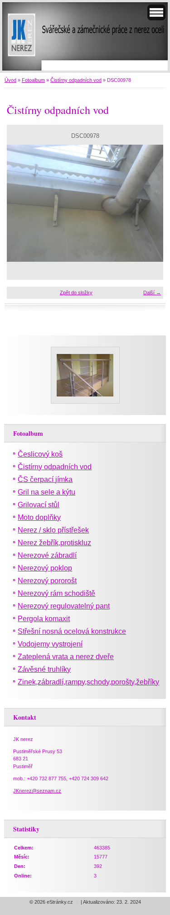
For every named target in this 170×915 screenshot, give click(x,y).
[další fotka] (148, 203)
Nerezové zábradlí (47, 555)
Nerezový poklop (45, 568)
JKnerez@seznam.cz (37, 790)
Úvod (10, 80)
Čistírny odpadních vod (76, 80)
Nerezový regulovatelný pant (64, 606)
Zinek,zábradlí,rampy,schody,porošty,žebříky (88, 682)
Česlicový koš (40, 454)
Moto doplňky (39, 517)
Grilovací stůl (38, 505)
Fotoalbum (33, 80)
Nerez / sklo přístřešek (53, 530)
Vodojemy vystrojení (50, 644)
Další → (152, 292)
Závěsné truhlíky (44, 669)
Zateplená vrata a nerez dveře (66, 656)
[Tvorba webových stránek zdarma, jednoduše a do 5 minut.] (77, 903)
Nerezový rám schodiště (56, 593)
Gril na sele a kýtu (46, 492)
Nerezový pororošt (47, 581)
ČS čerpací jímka (45, 479)
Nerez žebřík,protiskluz (54, 543)
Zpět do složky (76, 292)
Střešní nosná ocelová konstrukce (72, 631)
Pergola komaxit (44, 619)
